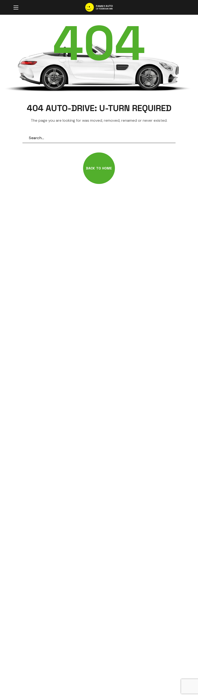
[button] (179, 7)
